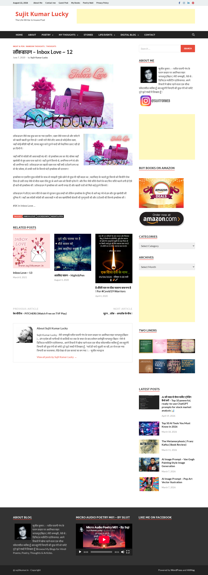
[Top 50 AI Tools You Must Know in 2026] (149, 423)
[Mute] (122, 552)
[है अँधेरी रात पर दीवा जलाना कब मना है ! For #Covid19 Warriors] (113, 259)
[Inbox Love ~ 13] (31, 251)
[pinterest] (193, 3)
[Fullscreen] (128, 552)
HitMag (191, 570)
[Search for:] (167, 48)
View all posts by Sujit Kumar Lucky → (57, 356)
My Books (75, 3)
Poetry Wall (88, 3)
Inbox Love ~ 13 (22, 272)
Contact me (50, 3)
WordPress (176, 570)
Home (19, 34)
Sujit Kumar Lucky (41, 14)
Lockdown (43, 216)
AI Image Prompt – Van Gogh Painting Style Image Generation (178, 463)
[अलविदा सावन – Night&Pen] (72, 253)
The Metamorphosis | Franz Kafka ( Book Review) (177, 443)
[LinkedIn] (188, 3)
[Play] (80, 552)
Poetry (46, 34)
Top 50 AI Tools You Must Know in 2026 (176, 425)
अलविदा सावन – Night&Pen (69, 275)
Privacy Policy (102, 3)
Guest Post (63, 3)
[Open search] (193, 35)
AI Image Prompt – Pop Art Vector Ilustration (177, 480)
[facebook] (179, 3)
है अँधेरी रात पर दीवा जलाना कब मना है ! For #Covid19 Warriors (113, 289)
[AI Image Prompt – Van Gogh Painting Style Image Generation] (149, 459)
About (32, 34)
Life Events (105, 34)
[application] (104, 539)
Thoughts (51, 46)
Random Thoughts (35, 46)
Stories (88, 34)
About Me (37, 3)
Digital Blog (128, 34)
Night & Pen (18, 46)
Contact (149, 34)
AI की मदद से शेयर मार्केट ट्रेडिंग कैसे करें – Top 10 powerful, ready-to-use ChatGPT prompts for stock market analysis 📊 (176, 403)
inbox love (29, 216)
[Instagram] (184, 3)
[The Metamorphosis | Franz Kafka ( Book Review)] (149, 441)
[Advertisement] (136, 16)
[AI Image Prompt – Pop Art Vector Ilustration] (149, 479)
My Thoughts (67, 34)
